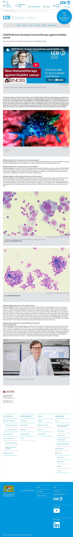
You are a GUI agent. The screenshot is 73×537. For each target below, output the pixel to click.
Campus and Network (8, 438)
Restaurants (17, 3)
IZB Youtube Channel (65, 7)
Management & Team (20, 3)
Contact (38, 487)
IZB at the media (61, 439)
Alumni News (52, 25)
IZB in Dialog (60, 461)
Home (4, 10)
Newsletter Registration (63, 444)
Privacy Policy (56, 491)
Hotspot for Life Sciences (9, 420)
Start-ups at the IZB (8, 434)
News (18, 25)
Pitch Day (40, 429)
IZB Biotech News (21, 5)
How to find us (39, 491)
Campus (37, 25)
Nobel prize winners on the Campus (10, 448)
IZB (19, 17)
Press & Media (58, 5)
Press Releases (61, 435)
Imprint (55, 487)
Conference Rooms (25, 434)
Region (16, 3)
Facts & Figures (18, 3)
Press (56, 420)
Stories (24, 25)
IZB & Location (8, 5)
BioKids (22, 438)
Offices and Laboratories (11, 425)
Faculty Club (23, 420)
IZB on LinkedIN (68, 7)
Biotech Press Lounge (43, 425)
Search (32, 4)
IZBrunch (40, 420)
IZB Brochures (60, 457)
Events (48, 6)
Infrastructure (35, 6)
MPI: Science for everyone (21, 3)
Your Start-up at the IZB (11, 429)
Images (59, 466)
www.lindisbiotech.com (8, 402)
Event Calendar (41, 434)
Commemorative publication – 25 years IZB (63, 426)
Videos (59, 470)
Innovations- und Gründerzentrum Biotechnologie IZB (18, 534)
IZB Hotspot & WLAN (41, 495)
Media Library (58, 453)
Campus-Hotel (24, 425)
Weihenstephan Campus (11, 442)
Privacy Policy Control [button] (58, 494)
